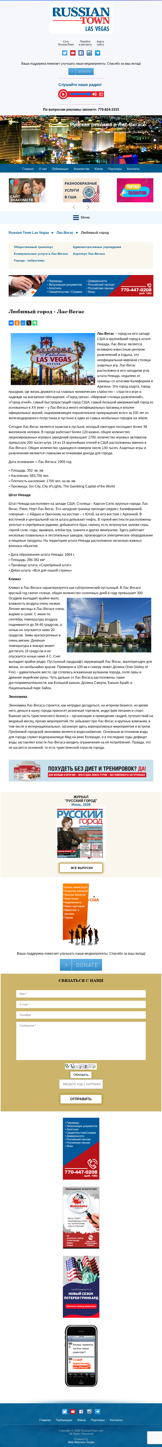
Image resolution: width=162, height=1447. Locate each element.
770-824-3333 (108, 109)
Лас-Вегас (65, 232)
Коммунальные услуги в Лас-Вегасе (41, 253)
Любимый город (95, 232)
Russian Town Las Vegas (29, 232)
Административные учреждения (97, 247)
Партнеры (115, 168)
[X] (28, 322)
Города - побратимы (29, 260)
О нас (43, 168)
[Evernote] (34, 322)
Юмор (98, 168)
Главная (28, 168)
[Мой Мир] (23, 322)
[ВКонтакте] (11, 322)
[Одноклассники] (17, 322)
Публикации (60, 168)
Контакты (133, 168)
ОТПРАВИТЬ (81, 1099)
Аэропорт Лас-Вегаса (89, 253)
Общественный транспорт (33, 247)
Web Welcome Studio (81, 1442)
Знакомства (81, 168)
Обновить (81, 1075)
